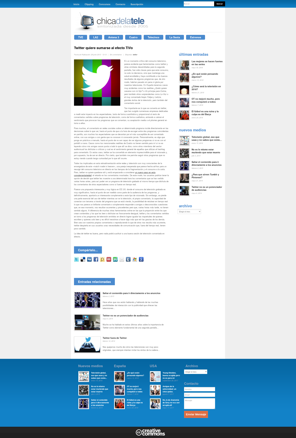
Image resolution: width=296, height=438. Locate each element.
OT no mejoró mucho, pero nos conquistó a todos (206, 100)
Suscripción (137, 4)
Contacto (120, 4)
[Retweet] (76, 261)
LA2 (95, 37)
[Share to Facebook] (95, 261)
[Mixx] (108, 261)
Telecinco (153, 37)
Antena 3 (113, 37)
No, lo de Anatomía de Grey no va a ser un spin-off (171, 402)
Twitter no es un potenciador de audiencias (125, 315)
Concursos (104, 4)
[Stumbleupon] (115, 261)
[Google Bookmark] (141, 261)
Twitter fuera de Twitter (115, 337)
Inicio (76, 4)
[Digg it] (89, 261)
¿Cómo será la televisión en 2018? (206, 88)
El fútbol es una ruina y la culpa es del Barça (205, 113)
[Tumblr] (128, 261)
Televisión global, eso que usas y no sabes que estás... (207, 138)
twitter (135, 54)
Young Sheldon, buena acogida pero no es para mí (171, 375)
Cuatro (133, 37)
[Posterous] (102, 261)
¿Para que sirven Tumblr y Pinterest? (205, 176)
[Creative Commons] (150, 435)
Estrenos (195, 37)
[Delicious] (82, 261)
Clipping (89, 4)
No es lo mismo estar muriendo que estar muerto (206, 151)
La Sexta (174, 37)
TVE (80, 37)
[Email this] (121, 261)
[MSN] (134, 261)
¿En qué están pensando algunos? (205, 75)
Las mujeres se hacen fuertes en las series (207, 63)
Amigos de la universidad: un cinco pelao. (169, 389)
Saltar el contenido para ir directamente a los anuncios (131, 293)
